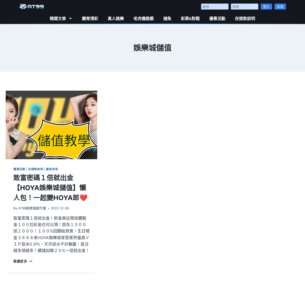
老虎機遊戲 (143, 18)
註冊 (280, 7)
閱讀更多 (22, 261)
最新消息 (52, 169)
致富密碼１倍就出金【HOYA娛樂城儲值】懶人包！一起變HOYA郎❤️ (50, 188)
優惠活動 (217, 18)
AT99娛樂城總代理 (32, 208)
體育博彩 (90, 18)
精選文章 (58, 18)
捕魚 (167, 18)
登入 (266, 7)
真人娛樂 (116, 18)
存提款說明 (245, 18)
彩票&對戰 (190, 18)
